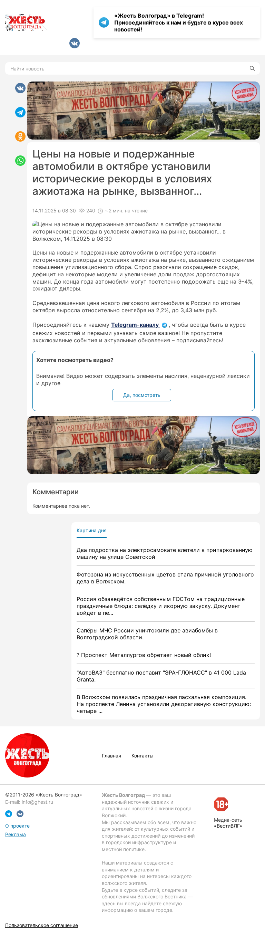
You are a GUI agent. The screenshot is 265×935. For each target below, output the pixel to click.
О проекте (17, 826)
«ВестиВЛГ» (228, 826)
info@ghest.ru (37, 802)
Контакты (142, 756)
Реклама (15, 834)
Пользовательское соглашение (41, 925)
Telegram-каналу (135, 324)
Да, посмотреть (141, 395)
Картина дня (92, 530)
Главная (111, 756)
